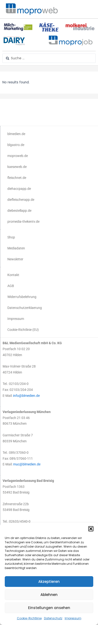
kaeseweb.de (17, 167)
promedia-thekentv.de (23, 221)
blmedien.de (16, 134)
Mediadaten (16, 248)
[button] (90, 528)
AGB (10, 286)
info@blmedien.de (26, 396)
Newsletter (15, 259)
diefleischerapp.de (20, 200)
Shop (11, 237)
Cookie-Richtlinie (29, 618)
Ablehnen (49, 594)
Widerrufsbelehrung (21, 297)
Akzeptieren (49, 581)
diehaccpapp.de (19, 189)
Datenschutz (53, 618)
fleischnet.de (16, 178)
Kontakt (13, 275)
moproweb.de (17, 156)
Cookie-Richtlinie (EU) (23, 330)
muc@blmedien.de (26, 464)
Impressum (73, 618)
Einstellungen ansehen (49, 607)
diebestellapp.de (19, 210)
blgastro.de (15, 145)
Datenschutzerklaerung (24, 308)
